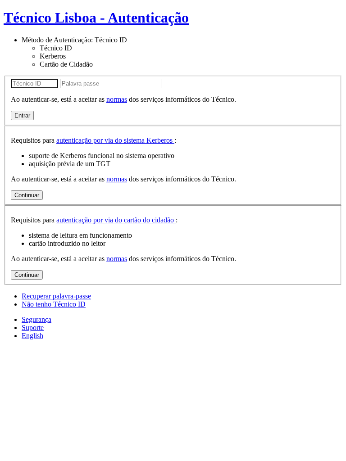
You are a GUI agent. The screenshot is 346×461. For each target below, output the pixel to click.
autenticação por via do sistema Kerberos (115, 140)
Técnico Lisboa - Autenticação (96, 17)
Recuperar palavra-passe (56, 296)
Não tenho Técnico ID (54, 304)
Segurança (36, 319)
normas (116, 99)
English (32, 335)
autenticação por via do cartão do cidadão (116, 220)
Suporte (33, 327)
